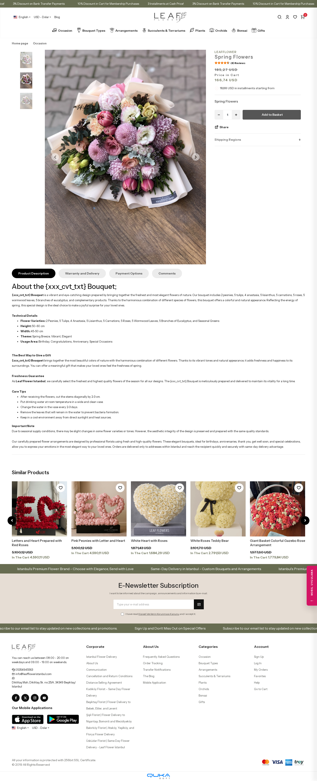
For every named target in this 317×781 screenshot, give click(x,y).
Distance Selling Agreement (104, 682)
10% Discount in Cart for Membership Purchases (108, 3)
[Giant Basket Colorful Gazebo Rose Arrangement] (277, 508)
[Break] (279, 17)
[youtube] (45, 698)
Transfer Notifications (157, 669)
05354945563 (24, 669)
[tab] (33, 273)
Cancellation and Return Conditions (109, 676)
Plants (200, 31)
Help (257, 682)
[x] (26, 698)
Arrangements (126, 31)
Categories (208, 646)
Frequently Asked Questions (161, 656)
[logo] (24, 647)
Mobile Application (154, 682)
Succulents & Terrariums (166, 31)
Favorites (260, 676)
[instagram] (35, 698)
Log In (258, 663)
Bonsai (242, 31)
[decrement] (219, 115)
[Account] (287, 17)
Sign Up (259, 656)
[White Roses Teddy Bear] (218, 508)
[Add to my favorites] (60, 487)
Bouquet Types (93, 31)
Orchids (221, 31)
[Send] (199, 604)
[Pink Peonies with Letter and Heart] (99, 508)
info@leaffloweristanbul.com (33, 674)
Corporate (95, 646)
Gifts (261, 31)
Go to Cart (260, 689)
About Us (92, 663)
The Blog (148, 676)
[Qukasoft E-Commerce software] (158, 776)
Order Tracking (153, 663)
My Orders (261, 669)
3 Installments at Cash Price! (166, 3)
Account (261, 646)
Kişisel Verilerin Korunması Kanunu (158, 614)
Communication (96, 669)
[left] (12, 520)
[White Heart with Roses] (158, 508)
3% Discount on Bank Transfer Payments (39, 3)
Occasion (65, 31)
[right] (305, 520)
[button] (55, 157)
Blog (57, 17)
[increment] (236, 115)
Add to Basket (272, 115)
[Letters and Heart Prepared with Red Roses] (39, 508)
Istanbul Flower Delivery (101, 656)
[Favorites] (295, 17)
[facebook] (16, 698)
